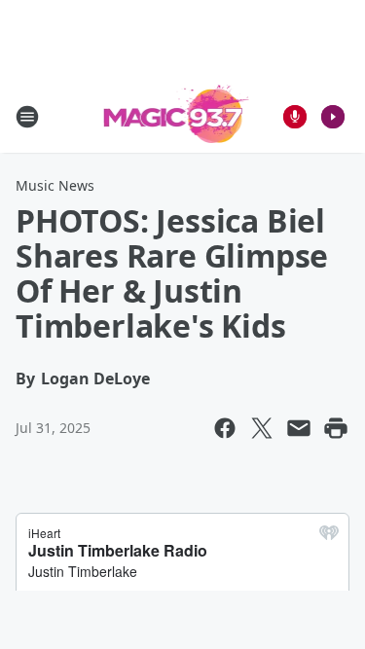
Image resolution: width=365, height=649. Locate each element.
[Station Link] (176, 116)
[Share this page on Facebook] (224, 428)
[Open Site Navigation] (27, 116)
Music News (55, 185)
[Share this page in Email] (298, 428)
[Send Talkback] (295, 116)
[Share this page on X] (261, 428)
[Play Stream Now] (333, 116)
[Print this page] (335, 428)
